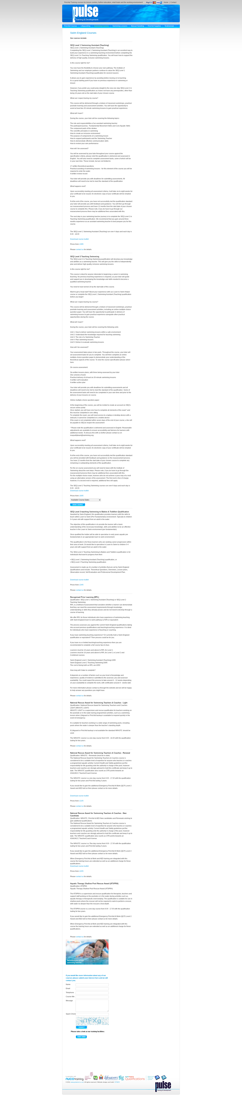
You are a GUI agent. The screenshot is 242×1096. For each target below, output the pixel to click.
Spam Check (71, 1014)
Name (68, 984)
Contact (173, 2)
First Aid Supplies (154, 26)
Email (68, 988)
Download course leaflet (79, 239)
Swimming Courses (101, 26)
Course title (70, 997)
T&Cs (66, 30)
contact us (80, 249)
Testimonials (169, 26)
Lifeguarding (85, 26)
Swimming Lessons (119, 26)
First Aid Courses (70, 26)
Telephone (70, 993)
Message (69, 1001)
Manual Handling (137, 26)
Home (166, 2)
